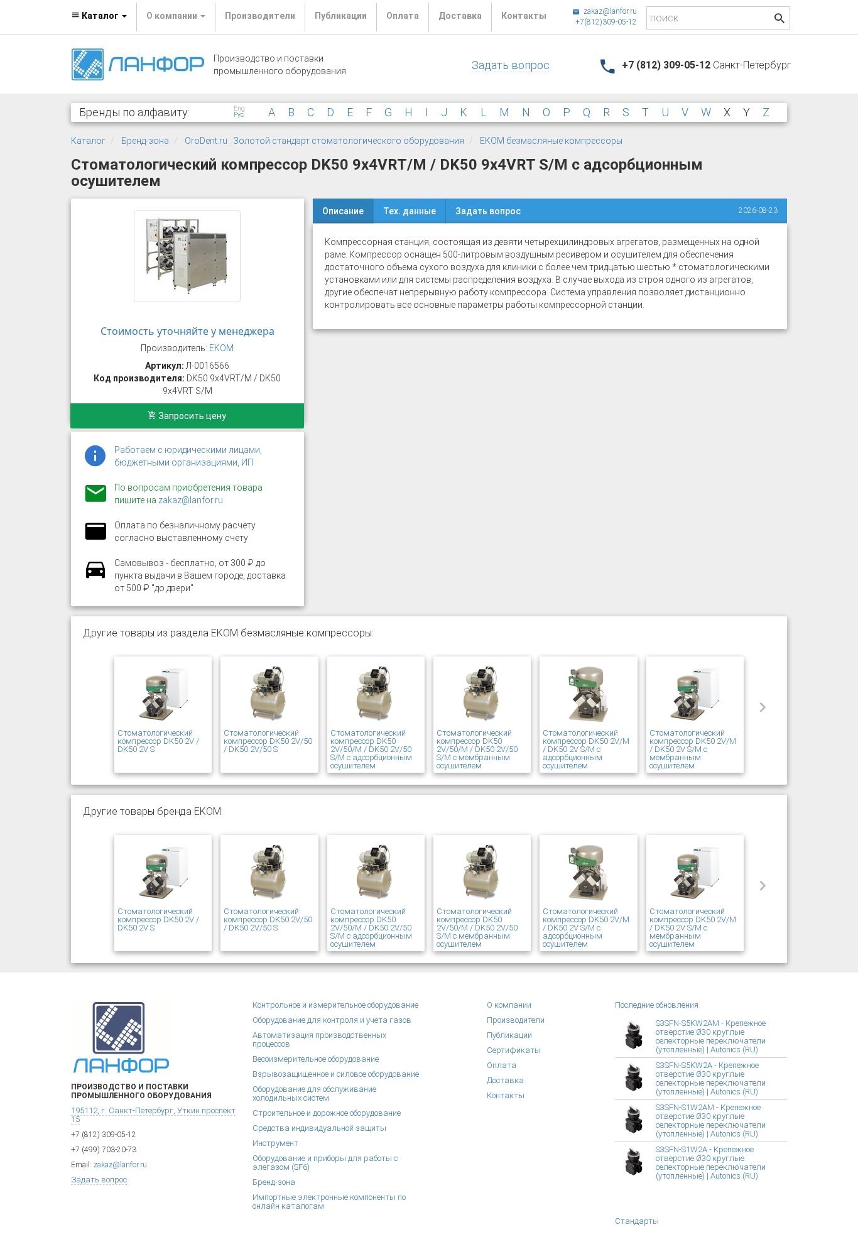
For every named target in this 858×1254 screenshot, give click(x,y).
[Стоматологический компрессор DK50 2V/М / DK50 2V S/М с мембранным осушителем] (695, 694)
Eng (239, 109)
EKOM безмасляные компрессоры (551, 141)
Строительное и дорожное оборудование (327, 1113)
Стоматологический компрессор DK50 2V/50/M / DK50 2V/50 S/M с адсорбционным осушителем (371, 749)
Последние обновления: (657, 1005)
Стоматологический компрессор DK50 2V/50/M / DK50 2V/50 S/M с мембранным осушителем (477, 749)
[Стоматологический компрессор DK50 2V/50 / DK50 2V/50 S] (269, 694)
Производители (260, 16)
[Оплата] (95, 539)
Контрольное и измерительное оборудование (335, 1005)
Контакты (523, 16)
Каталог (88, 141)
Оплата (402, 16)
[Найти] (779, 19)
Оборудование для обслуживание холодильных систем (314, 1093)
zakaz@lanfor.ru (609, 11)
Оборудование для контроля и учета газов (332, 1020)
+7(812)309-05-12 (606, 22)
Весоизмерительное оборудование (316, 1059)
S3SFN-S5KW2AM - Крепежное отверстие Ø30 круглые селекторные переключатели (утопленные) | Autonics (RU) (711, 1036)
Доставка (460, 16)
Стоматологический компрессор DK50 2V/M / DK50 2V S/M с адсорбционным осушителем (586, 749)
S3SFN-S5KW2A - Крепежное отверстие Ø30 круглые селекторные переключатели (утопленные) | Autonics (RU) (711, 1078)
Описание (343, 211)
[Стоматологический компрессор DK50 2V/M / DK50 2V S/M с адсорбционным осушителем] (588, 694)
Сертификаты (514, 1050)
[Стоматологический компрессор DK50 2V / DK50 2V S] (163, 694)
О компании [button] (172, 16)
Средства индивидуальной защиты (319, 1128)
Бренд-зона (145, 141)
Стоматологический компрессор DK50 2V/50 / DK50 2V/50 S (268, 741)
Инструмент (275, 1143)
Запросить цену (191, 416)
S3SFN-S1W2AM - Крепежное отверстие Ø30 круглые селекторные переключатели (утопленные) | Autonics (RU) (711, 1120)
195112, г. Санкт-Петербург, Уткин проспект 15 (153, 1115)
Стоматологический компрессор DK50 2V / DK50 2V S (158, 741)
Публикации (341, 16)
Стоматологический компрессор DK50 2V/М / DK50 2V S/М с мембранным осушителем (692, 749)
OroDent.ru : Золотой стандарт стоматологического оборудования (324, 141)
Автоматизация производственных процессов (319, 1039)
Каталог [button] (100, 16)
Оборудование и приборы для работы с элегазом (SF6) (325, 1162)
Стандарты (637, 1221)
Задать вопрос (511, 65)
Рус (239, 115)
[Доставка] (95, 577)
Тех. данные (409, 211)
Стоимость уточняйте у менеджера (187, 331)
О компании (509, 1005)
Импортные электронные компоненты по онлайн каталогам (329, 1201)
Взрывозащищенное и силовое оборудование (336, 1074)
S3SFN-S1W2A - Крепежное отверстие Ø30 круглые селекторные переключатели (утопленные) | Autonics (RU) (711, 1162)
